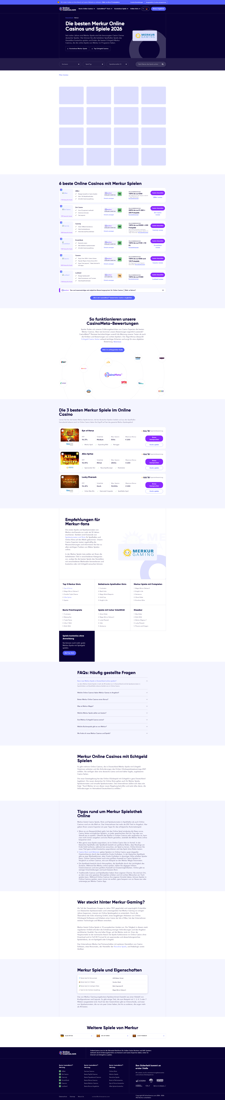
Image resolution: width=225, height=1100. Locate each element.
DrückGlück (65, 1080)
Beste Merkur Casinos (91, 1083)
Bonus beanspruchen (154, 438)
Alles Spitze (67, 597)
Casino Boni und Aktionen (89, 852)
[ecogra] (141, 1080)
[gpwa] (159, 1080)
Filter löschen (63, 75)
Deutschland (69, 17)
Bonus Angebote (158, 9)
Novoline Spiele (120, 946)
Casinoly (64, 1077)
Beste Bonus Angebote (91, 1086)
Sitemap (72, 1096)
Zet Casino (65, 1074)
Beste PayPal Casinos (90, 1074)
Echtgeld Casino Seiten (90, 339)
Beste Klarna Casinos (90, 1080)
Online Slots (134, 9)
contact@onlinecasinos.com (101, 1096)
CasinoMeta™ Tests (103, 9)
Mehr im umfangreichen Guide (112, 350)
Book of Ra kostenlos (116, 1080)
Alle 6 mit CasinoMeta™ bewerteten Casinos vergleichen (112, 298)
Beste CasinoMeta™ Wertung (66, 1066)
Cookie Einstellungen (136, 2)
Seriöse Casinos (89, 1071)
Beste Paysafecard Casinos (92, 1077)
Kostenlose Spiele (120, 9)
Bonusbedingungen (134, 198)
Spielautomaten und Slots (75, 537)
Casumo (64, 1083)
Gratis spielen (154, 444)
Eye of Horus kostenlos (116, 1083)
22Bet (63, 1071)
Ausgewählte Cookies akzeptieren (156, 2)
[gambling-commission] (139, 1085)
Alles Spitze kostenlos (116, 1086)
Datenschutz (63, 1096)
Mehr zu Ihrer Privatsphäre (111, 2)
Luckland (64, 1086)
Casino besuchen (157, 193)
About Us (81, 1096)
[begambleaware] (160, 1085)
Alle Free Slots (69, 653)
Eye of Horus (68, 588)
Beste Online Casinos (86, 9)
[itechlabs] (151, 1081)
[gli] (148, 1086)
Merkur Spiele (113, 1074)
